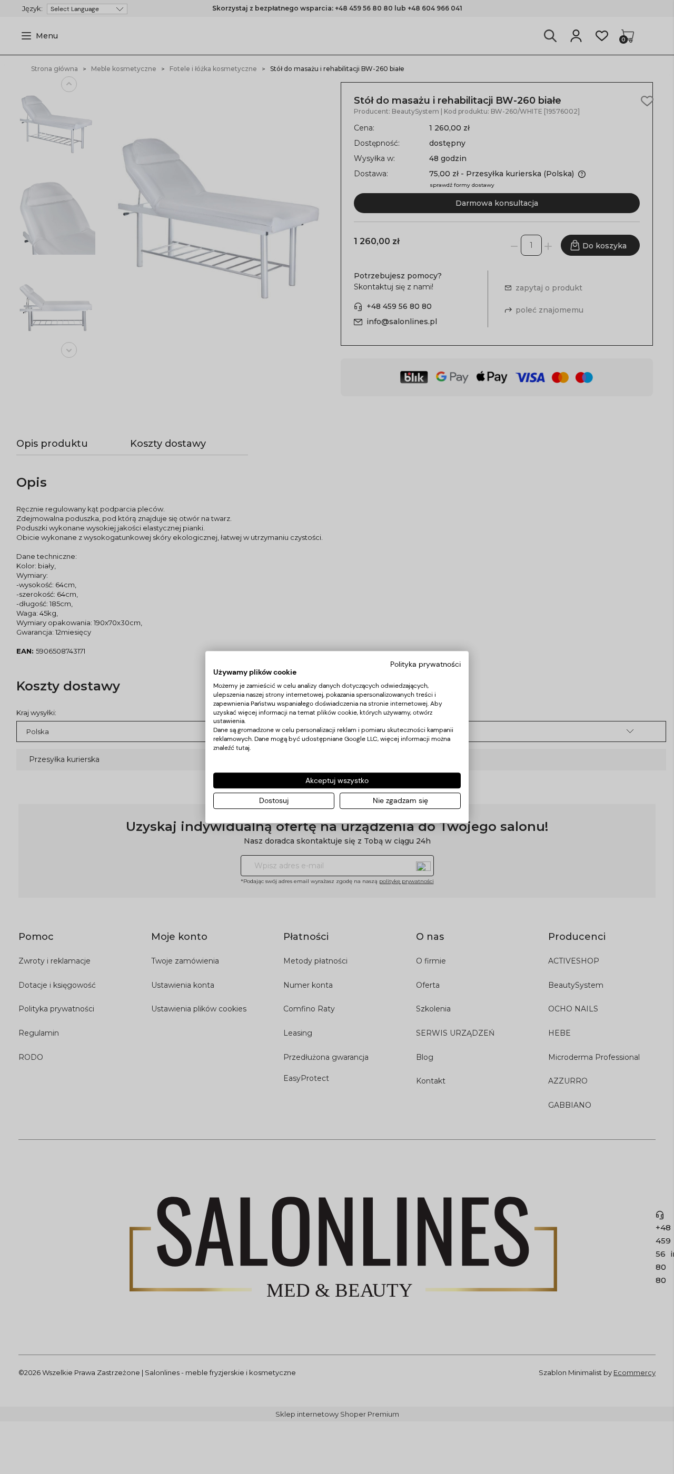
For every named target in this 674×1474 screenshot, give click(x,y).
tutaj (243, 748)
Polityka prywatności (425, 664)
